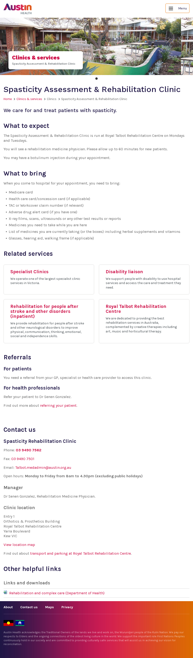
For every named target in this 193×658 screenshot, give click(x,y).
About (8, 607)
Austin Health (18, 9)
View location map (19, 544)
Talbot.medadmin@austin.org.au (43, 467)
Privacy (67, 607)
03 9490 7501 (22, 459)
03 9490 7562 (28, 450)
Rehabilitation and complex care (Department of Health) (57, 593)
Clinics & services (29, 99)
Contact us (29, 607)
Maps (49, 607)
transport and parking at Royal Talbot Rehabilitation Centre (80, 553)
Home (8, 99)
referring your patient (58, 405)
